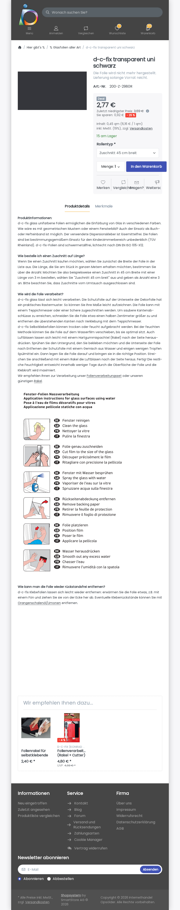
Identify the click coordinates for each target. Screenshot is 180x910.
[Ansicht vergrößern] (52, 90)
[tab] (77, 206)
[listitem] (52, 90)
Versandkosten (141, 128)
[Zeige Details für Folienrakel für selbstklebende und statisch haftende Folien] (35, 727)
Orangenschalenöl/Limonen (39, 603)
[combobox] (102, 12)
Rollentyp (105, 144)
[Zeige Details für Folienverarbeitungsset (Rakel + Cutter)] (71, 727)
